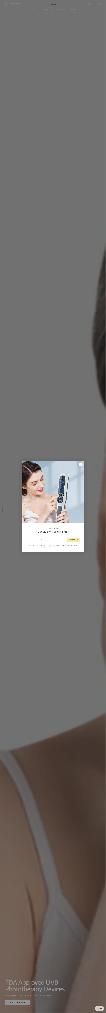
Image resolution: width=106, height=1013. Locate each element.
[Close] (80, 464)
